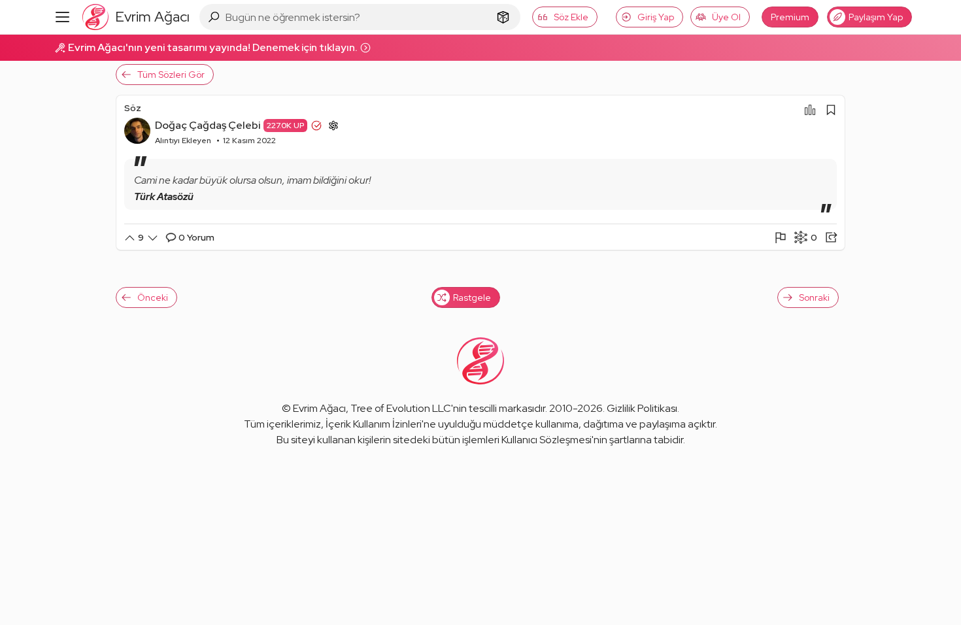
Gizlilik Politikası (642, 408)
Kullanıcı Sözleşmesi (546, 440)
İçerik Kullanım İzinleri (374, 424)
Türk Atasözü (164, 196)
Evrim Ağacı (319, 408)
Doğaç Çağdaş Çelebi (207, 125)
